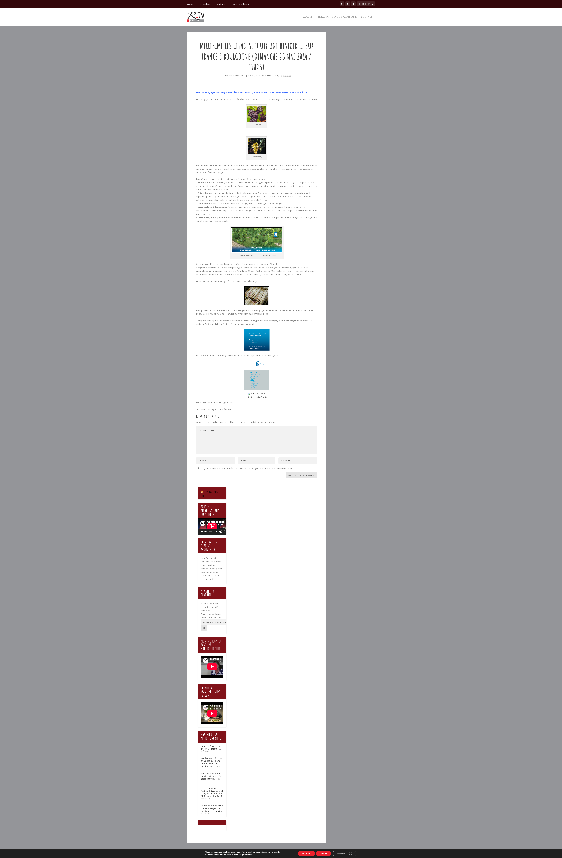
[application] (212, 526)
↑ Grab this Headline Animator (256, 397)
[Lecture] (201, 531)
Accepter (306, 853)
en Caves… (222, 3)
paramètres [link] (247, 854)
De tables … (205, 3)
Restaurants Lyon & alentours (337, 17)
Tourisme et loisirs (240, 3)
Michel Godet (239, 75)
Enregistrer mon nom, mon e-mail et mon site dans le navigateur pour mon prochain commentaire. (247, 468)
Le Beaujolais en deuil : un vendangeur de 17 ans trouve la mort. (212, 808)
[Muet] (220, 531)
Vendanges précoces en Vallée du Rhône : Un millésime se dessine (211, 762)
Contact (366, 17)
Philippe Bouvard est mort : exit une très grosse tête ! (211, 776)
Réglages (341, 853)
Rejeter (323, 853)
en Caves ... (267, 75)
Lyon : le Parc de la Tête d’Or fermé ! (210, 747)
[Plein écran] (223, 531)
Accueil (307, 17)
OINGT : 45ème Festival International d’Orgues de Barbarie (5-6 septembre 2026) (212, 792)
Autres (190, 3)
